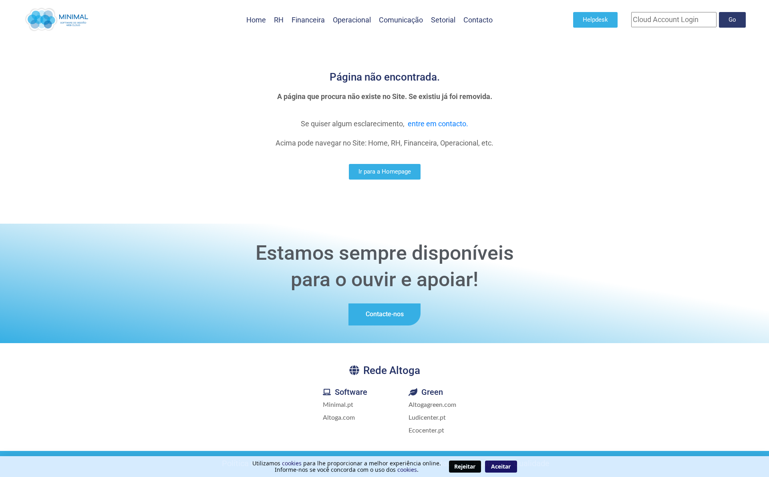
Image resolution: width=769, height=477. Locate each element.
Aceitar (501, 466)
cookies (292, 463)
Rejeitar (464, 466)
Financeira (308, 20)
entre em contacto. (438, 123)
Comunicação (401, 20)
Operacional (352, 20)
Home (256, 20)
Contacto (478, 20)
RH (279, 20)
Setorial (443, 20)
